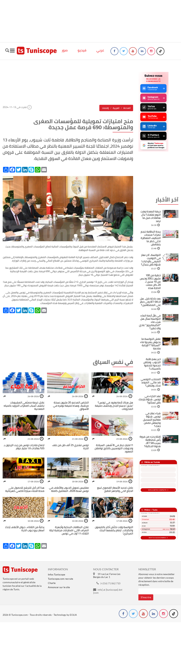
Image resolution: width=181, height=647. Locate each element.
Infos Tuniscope (56, 574)
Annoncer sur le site (59, 587)
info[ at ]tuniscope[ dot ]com (107, 591)
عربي (100, 50)
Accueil (126, 108)
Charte (52, 582)
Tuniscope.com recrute (60, 578)
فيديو (82, 50)
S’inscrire (146, 597)
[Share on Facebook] (93, 396)
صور (65, 50)
